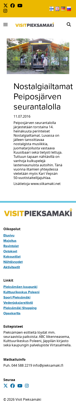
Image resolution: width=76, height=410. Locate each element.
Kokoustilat (11, 256)
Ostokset (10, 251)
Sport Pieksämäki (16, 297)
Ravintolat (11, 246)
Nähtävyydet (13, 261)
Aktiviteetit (11, 267)
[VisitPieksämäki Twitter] (6, 6)
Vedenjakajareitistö (18, 302)
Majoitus (9, 240)
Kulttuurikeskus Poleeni (21, 292)
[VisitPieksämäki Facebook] (13, 6)
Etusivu (8, 235)
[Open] (69, 24)
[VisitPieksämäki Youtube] (20, 6)
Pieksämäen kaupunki (20, 286)
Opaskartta (11, 313)
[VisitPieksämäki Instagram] (6, 11)
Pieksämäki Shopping (20, 307)
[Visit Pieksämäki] (34, 24)
